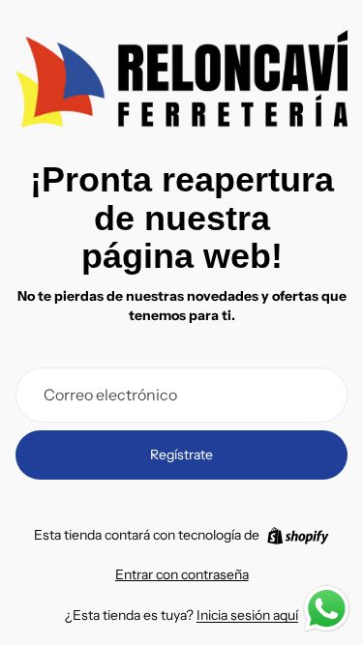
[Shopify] (297, 535)
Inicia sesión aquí (247, 615)
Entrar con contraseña (182, 574)
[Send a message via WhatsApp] (326, 608)
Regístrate (181, 454)
